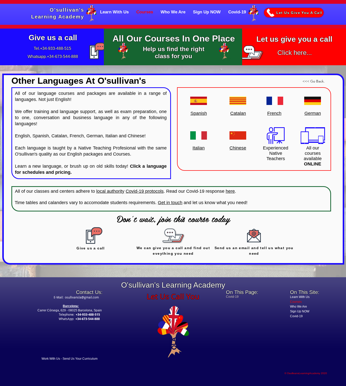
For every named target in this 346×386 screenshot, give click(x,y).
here (230, 191)
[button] (294, 13)
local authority (110, 191)
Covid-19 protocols (145, 191)
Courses (296, 302)
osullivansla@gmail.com (82, 297)
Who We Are (298, 306)
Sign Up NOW (299, 311)
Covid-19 (296, 316)
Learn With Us (300, 297)
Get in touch (170, 202)
